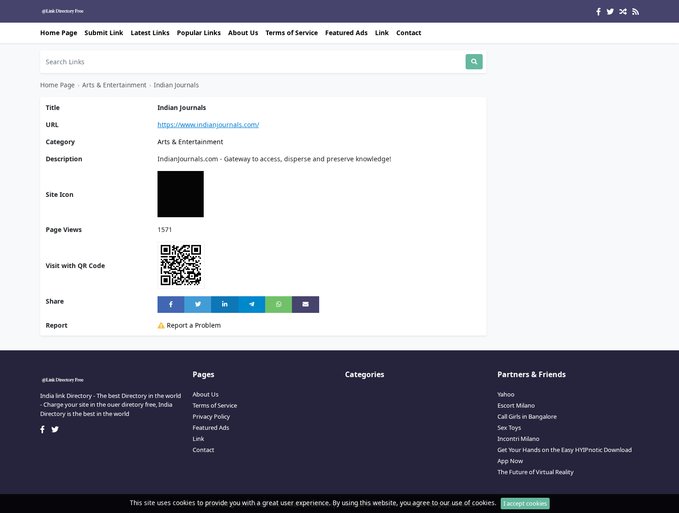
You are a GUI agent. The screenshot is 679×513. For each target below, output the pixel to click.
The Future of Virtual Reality (535, 472)
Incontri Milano (518, 438)
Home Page (58, 32)
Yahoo (506, 394)
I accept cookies (525, 503)
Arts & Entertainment (114, 84)
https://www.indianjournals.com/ (208, 124)
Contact (408, 32)
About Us (243, 32)
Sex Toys (509, 427)
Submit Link (104, 32)
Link (382, 32)
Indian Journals (176, 84)
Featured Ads (346, 32)
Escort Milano (516, 405)
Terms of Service (292, 32)
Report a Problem (193, 325)
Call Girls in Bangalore (527, 416)
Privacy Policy (211, 416)
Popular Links (199, 32)
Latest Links (150, 32)
